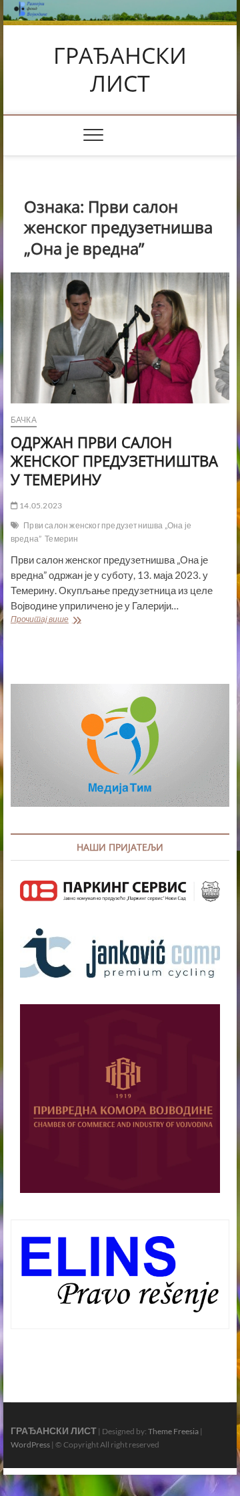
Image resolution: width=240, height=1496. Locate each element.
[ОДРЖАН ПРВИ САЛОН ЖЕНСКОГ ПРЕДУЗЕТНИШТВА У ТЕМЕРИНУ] (120, 337)
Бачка (24, 420)
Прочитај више (78, 620)
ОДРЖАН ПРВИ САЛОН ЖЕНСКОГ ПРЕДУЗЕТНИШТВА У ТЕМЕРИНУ (114, 460)
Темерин (61, 539)
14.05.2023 (40, 505)
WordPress (30, 1444)
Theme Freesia (173, 1431)
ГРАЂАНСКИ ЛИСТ (120, 69)
